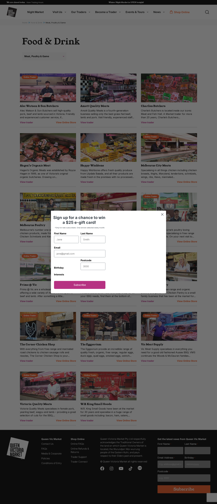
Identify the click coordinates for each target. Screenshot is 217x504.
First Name (60, 227)
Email (57, 241)
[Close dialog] (162, 208)
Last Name (87, 227)
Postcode (86, 254)
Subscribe (80, 291)
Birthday (59, 254)
